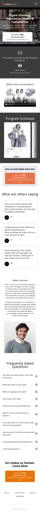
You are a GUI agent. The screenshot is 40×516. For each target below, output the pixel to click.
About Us (7, 493)
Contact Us (32, 493)
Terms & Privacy (19, 493)
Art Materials (20, 496)
